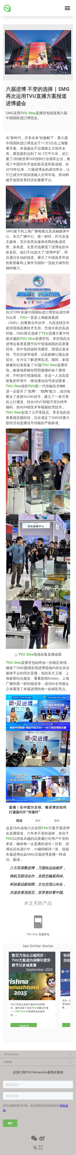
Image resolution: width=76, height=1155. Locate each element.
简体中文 (40, 1147)
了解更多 (23, 1026)
